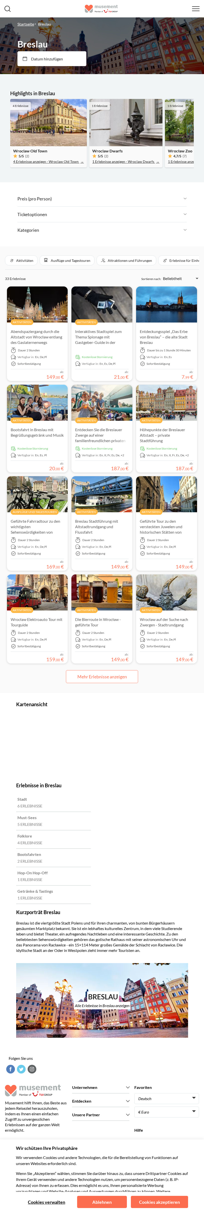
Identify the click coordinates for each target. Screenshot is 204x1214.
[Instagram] (31, 1069)
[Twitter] (21, 1069)
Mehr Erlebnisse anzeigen (102, 676)
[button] (21, 260)
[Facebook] (10, 1069)
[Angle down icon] (119, 198)
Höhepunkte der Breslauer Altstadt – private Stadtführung (162, 435)
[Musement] (101, 9)
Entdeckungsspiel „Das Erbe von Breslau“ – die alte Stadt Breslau (164, 337)
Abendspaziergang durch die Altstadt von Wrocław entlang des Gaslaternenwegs (36, 337)
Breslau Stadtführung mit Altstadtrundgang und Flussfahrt (96, 526)
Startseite (25, 24)
